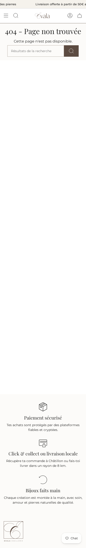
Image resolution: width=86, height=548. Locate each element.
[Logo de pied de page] (13, 531)
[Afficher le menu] (6, 15)
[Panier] (79, 15)
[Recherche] (71, 51)
